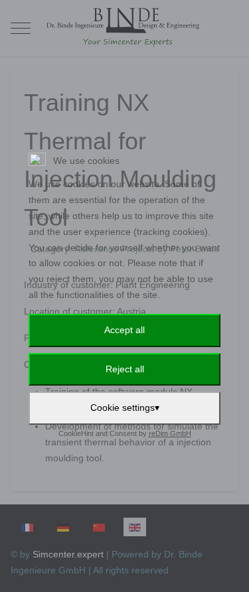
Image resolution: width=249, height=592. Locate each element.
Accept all (124, 330)
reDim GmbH (170, 433)
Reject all (125, 369)
